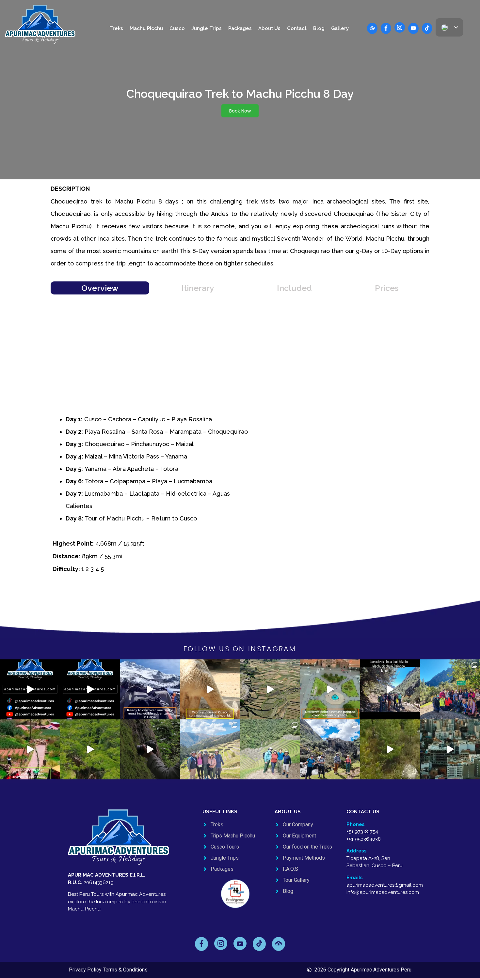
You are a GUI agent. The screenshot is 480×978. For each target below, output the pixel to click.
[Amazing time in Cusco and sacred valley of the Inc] (210, 749)
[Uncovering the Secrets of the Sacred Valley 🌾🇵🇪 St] (270, 689)
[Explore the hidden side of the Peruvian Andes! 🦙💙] (90, 689)
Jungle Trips (206, 28)
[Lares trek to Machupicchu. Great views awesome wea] (330, 749)
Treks (116, 28)
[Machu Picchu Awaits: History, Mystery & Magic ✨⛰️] (210, 689)
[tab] (100, 287)
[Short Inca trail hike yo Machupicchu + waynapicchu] (270, 749)
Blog (319, 28)
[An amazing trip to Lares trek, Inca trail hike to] (450, 689)
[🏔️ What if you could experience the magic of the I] (30, 749)
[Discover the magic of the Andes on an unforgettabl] (150, 689)
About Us (269, 28)
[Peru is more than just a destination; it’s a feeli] (390, 749)
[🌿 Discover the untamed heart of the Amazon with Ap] (150, 749)
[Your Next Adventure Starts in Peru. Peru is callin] (450, 749)
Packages (240, 28)
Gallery (340, 28)
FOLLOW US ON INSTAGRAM (240, 649)
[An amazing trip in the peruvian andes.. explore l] (390, 689)
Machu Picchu (146, 28)
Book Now (240, 111)
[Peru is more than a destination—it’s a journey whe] (90, 749)
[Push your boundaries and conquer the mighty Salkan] (30, 689)
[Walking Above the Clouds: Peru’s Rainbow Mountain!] (330, 689)
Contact (297, 28)
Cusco (177, 28)
